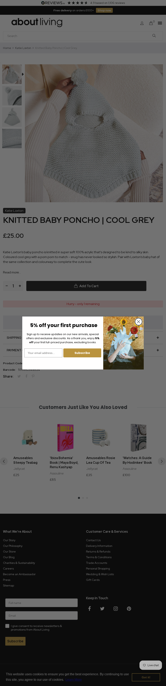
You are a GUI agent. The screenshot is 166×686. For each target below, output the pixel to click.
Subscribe (82, 353)
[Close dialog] (138, 321)
